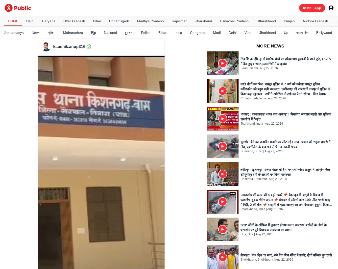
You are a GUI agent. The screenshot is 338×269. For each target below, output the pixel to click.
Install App (312, 8)
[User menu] (331, 8)
